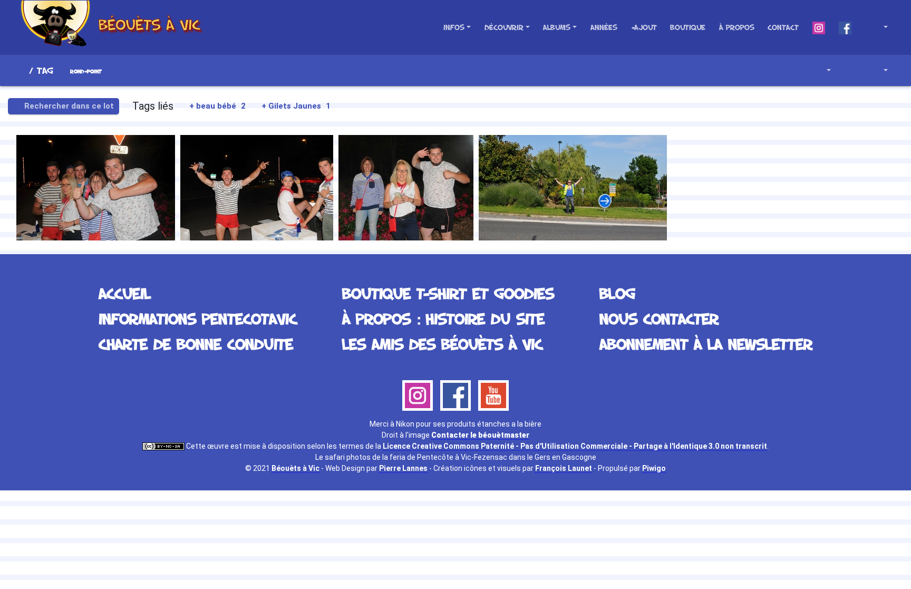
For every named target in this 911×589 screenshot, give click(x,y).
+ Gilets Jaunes (296, 106)
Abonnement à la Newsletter (705, 343)
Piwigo (654, 468)
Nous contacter (659, 318)
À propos (736, 27)
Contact (783, 27)
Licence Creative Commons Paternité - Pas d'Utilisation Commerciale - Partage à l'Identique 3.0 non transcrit (575, 446)
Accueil (20, 70)
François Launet (563, 468)
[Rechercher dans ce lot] (794, 70)
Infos (453, 27)
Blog (617, 293)
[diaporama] (850, 70)
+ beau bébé (217, 106)
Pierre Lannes (403, 468)
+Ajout (644, 27)
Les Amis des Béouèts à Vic (442, 343)
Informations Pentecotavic (198, 318)
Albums (556, 27)
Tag (45, 70)
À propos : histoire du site (443, 318)
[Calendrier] (878, 70)
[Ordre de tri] (821, 70)
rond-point (86, 71)
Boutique (687, 27)
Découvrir (504, 27)
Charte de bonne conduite (196, 343)
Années (603, 27)
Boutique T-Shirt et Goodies (448, 293)
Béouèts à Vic (295, 468)
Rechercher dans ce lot (68, 106)
